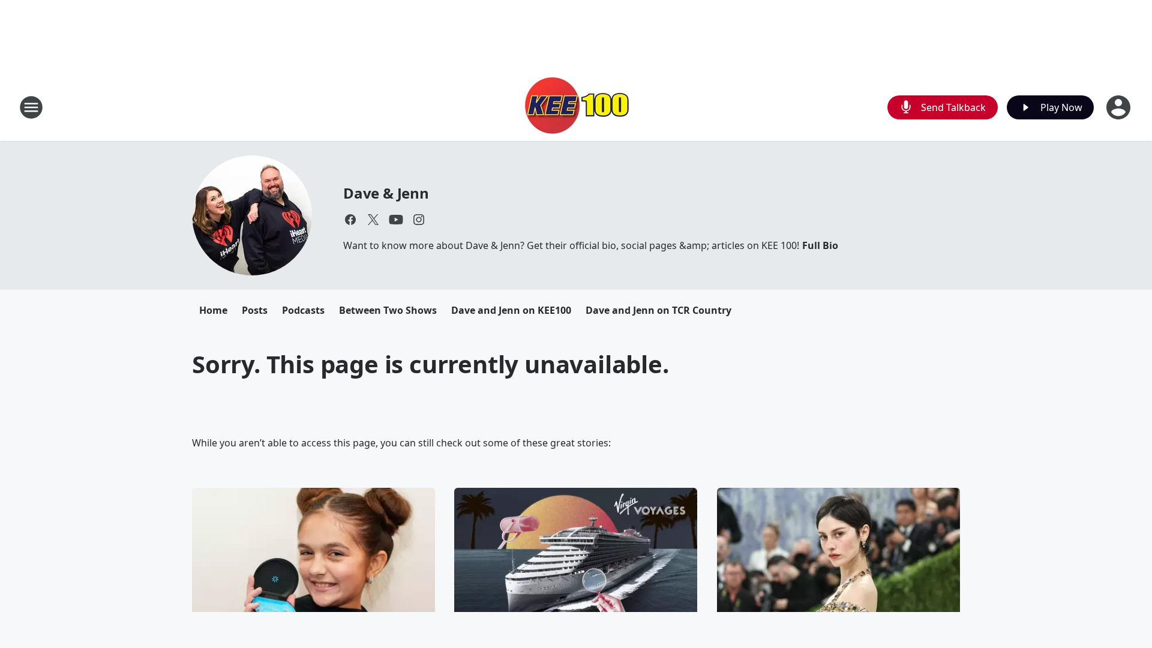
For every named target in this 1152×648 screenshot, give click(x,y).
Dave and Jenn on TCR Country (658, 310)
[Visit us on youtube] (396, 219)
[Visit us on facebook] (350, 219)
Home (213, 310)
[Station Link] (576, 107)
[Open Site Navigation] (31, 107)
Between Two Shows (388, 310)
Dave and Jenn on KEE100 (511, 310)
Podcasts (303, 310)
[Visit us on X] (373, 219)
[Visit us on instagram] (419, 219)
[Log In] (1119, 107)
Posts (255, 310)
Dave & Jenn (386, 193)
